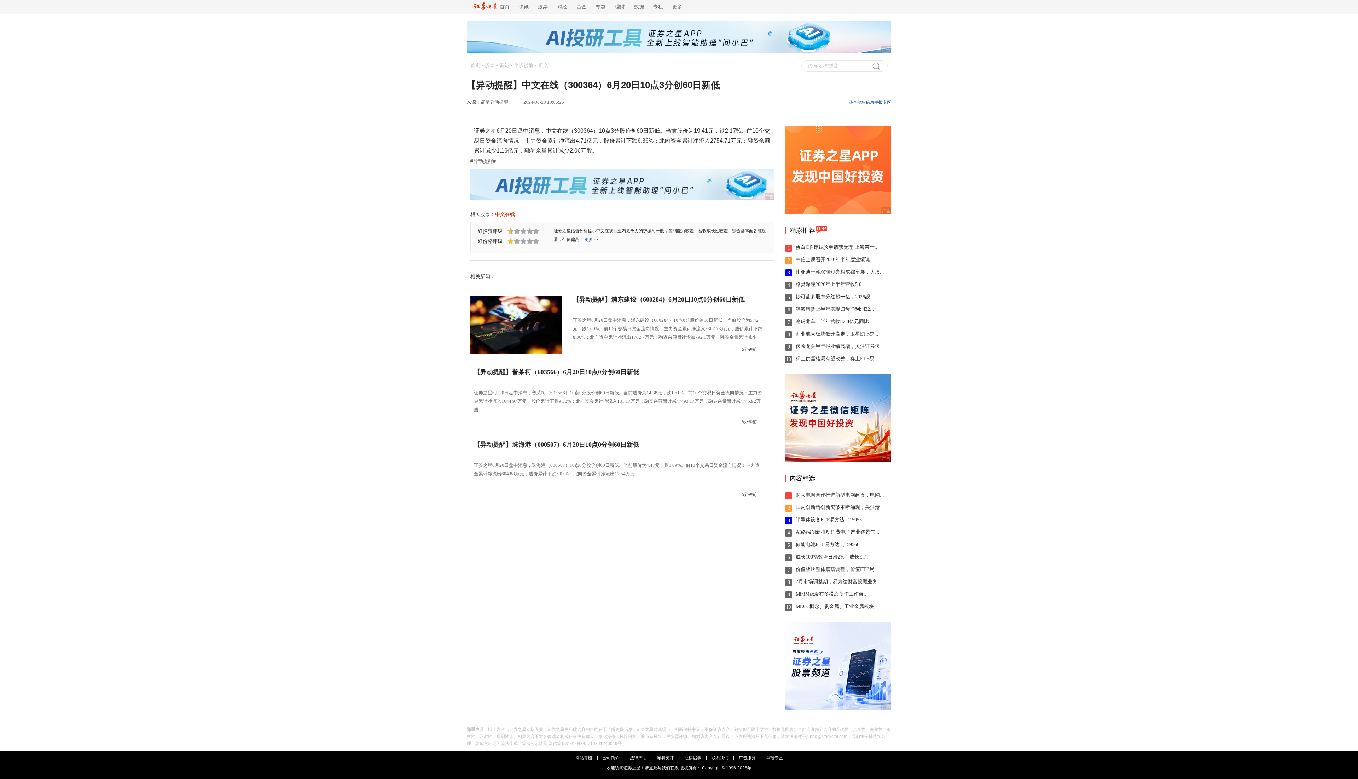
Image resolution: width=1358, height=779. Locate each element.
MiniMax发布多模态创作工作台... (832, 594)
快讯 (524, 7)
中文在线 (505, 214)
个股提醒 (524, 65)
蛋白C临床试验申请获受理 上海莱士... (837, 247)
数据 (639, 7)
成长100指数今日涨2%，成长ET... (833, 557)
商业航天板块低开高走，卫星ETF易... (837, 334)
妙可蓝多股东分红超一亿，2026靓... (835, 296)
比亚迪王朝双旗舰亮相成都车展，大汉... (840, 272)
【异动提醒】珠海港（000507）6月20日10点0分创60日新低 (556, 444)
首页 (503, 7)
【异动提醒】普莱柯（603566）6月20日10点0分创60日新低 (556, 372)
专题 (600, 7)
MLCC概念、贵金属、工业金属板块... (837, 606)
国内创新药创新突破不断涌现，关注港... (840, 507)
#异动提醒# (483, 161)
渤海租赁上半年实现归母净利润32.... (836, 309)
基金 (581, 7)
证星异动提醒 (494, 102)
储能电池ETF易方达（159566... (830, 544)
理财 (620, 7)
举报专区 (774, 757)
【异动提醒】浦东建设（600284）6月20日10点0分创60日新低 (659, 299)
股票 (543, 7)
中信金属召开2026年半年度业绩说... (835, 259)
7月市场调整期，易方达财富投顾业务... (839, 581)
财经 (562, 7)
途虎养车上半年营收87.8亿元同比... (834, 321)
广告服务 (747, 757)
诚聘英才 (665, 757)
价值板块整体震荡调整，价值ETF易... (837, 569)
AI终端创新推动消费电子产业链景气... (838, 532)
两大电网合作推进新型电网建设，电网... (840, 495)
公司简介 (611, 757)
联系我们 (720, 757)
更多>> (591, 239)
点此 (653, 768)
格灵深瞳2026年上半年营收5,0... (831, 284)
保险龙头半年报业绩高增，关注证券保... (840, 346)
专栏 (658, 7)
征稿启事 (692, 757)
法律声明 (638, 757)
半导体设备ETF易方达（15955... (831, 519)
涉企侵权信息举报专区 (870, 102)
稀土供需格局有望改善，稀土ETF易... (837, 358)
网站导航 (583, 757)
